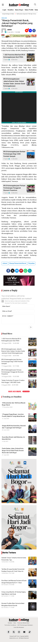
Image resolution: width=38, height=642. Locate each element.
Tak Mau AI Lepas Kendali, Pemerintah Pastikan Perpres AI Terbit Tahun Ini (12, 570)
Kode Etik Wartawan (19, 627)
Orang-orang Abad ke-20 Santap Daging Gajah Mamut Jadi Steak (13, 593)
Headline (11, 10)
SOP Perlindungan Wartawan (25, 625)
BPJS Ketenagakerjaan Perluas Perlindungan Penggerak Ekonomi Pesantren (14, 188)
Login (4, 10)
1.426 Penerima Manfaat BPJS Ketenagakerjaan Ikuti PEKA (14, 56)
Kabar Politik (29, 10)
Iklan (14, 623)
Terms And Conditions (10, 625)
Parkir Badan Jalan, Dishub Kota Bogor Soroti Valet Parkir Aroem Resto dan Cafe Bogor (13, 451)
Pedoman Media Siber (23, 623)
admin (9, 30)
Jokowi (4, 263)
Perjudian (31, 263)
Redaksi (10, 623)
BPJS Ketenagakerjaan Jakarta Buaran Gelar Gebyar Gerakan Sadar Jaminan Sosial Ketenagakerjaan (14, 82)
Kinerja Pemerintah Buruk (17, 263)
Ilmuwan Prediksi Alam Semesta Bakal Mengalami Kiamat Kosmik (12, 604)
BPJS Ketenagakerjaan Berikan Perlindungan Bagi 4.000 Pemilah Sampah (14, 154)
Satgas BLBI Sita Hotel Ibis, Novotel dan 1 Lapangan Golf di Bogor (14, 427)
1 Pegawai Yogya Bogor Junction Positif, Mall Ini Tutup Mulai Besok (13, 415)
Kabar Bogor (19, 10)
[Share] (34, 30)
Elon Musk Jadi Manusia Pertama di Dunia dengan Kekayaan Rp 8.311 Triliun (13, 582)
